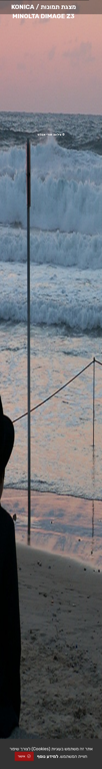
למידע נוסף (47, 756)
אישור (22, 756)
